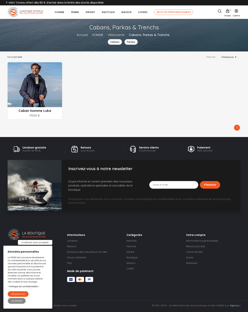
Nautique (132, 257)
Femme (131, 246)
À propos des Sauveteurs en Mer (87, 252)
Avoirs (190, 257)
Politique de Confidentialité (159, 199)
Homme (131, 240)
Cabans (114, 41)
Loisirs (130, 268)
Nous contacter (76, 257)
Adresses (192, 263)
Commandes (194, 252)
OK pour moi (18, 294)
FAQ (69, 263)
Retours (71, 246)
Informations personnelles (202, 240)
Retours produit (195, 246)
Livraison (72, 240)
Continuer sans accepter (35, 242)
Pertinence (230, 57)
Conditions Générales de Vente (201, 199)
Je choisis (16, 300)
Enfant (130, 252)
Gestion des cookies (65, 305)
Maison (131, 263)
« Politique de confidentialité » (23, 286)
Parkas (131, 41)
